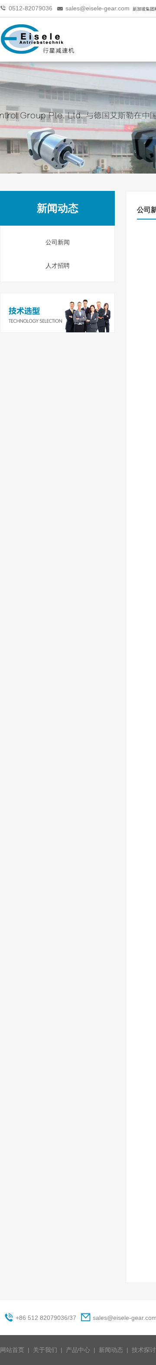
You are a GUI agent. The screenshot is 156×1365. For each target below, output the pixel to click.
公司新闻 (58, 242)
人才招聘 (58, 265)
